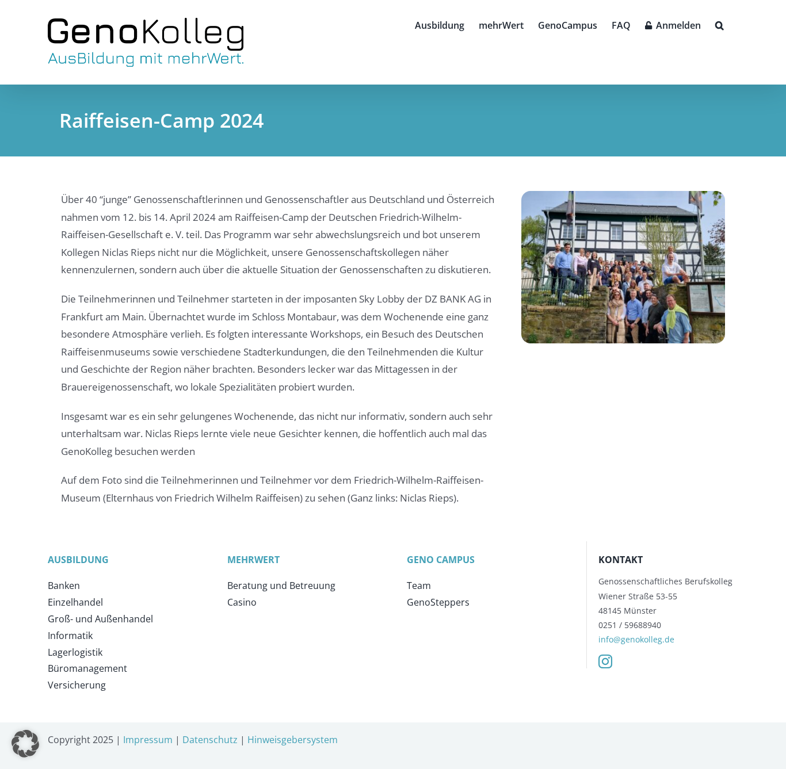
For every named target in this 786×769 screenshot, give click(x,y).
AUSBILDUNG (78, 559)
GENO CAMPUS (441, 559)
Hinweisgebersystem (292, 739)
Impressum (148, 739)
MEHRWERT (253, 559)
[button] (719, 24)
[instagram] (605, 661)
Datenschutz (210, 739)
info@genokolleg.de (636, 639)
